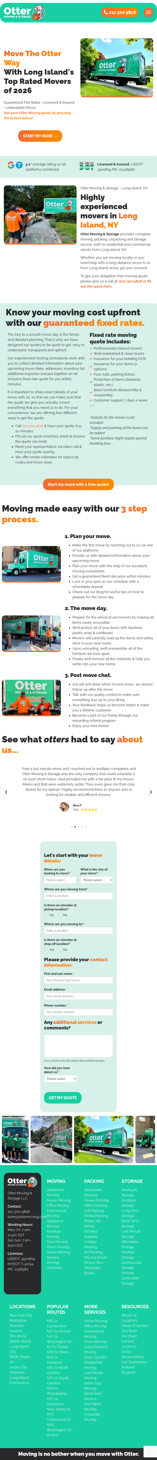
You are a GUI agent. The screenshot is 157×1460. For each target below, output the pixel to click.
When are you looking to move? (57, 871)
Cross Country (95, 1357)
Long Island (19, 1378)
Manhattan (18, 1320)
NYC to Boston (59, 1331)
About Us (129, 1315)
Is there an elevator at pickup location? (60, 907)
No (65, 915)
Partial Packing (96, 1216)
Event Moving (95, 1342)
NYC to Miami (58, 1352)
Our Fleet (129, 1336)
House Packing (96, 1200)
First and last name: (59, 974)
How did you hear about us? (57, 1070)
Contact (128, 1341)
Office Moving (58, 1205)
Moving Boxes (95, 1257)
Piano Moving (58, 1247)
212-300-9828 (19, 1212)
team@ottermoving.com (27, 1217)
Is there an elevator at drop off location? (60, 942)
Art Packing (93, 1252)
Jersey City (18, 1367)
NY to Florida (57, 1347)
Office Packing (95, 1205)
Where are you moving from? (66, 889)
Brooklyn (17, 1326)
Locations (129, 1320)
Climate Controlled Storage (130, 1278)
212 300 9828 (32, 426)
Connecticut (19, 1383)
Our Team (129, 1331)
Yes (51, 915)
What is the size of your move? (94, 871)
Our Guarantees (134, 1362)
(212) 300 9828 (130, 281)
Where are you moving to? (64, 924)
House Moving (58, 1200)
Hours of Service (135, 1326)
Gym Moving (57, 1242)
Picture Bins (93, 1262)
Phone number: (56, 1005)
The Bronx (18, 1336)
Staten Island (20, 1341)
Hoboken (17, 1372)
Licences (129, 1346)
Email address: (55, 989)
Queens (16, 1331)
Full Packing (94, 1211)
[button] (6, 792)
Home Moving (95, 1321)
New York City (21, 1315)
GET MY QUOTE (63, 1097)
